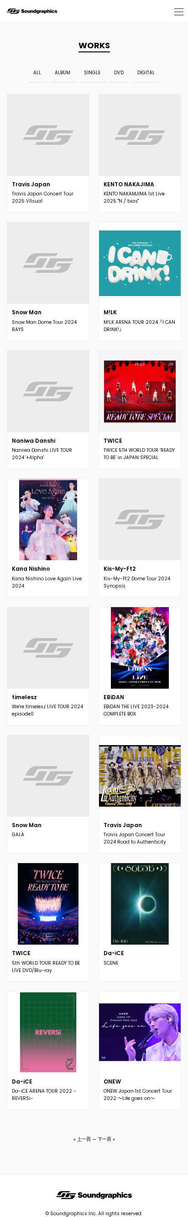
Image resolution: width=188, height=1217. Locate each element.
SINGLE (92, 72)
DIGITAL (146, 72)
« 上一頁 (82, 1139)
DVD (119, 72)
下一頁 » (106, 1139)
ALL (37, 72)
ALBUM (62, 72)
